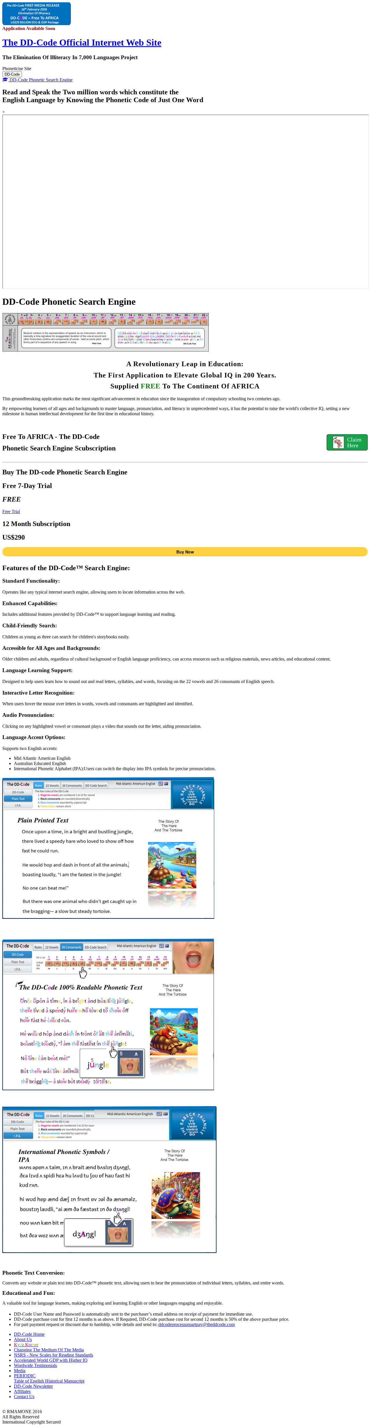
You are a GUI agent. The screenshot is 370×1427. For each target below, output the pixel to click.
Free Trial (11, 511)
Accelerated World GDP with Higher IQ (51, 1360)
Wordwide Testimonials (35, 1365)
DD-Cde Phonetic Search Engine (40, 79)
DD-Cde (12, 74)
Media (19, 1370)
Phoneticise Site (16, 68)
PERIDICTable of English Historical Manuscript (49, 1378)
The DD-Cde (81, 42)
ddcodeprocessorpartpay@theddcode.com (196, 1324)
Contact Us (24, 1396)
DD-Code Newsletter (33, 1386)
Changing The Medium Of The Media (49, 1349)
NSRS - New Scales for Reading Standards (53, 1355)
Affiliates (22, 1391)
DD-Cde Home (29, 1334)
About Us (23, 1339)
